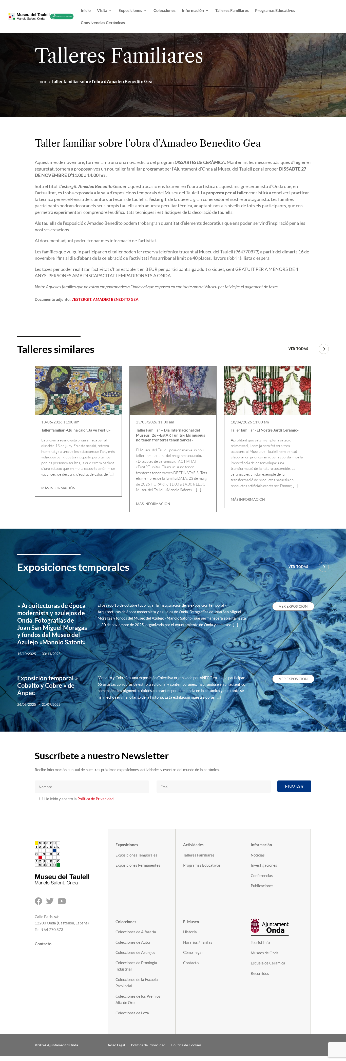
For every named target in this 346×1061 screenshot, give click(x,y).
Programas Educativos (275, 11)
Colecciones (164, 11)
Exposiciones (130, 11)
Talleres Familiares (232, 11)
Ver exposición (293, 606)
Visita (102, 11)
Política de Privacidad (95, 798)
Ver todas (298, 349)
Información (193, 11)
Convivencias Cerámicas (103, 23)
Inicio (86, 11)
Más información (58, 488)
